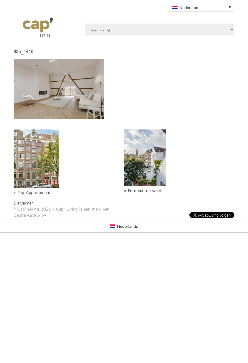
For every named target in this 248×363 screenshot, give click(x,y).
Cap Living (33, 27)
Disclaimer (23, 203)
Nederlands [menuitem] (190, 7)
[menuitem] (201, 7)
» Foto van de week (143, 190)
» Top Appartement (32, 192)
